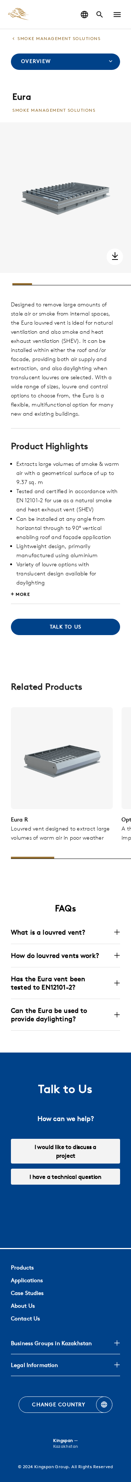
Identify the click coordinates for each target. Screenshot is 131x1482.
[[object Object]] (62, 758)
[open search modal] (99, 14)
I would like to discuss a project (66, 1151)
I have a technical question (65, 1176)
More (23, 594)
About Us (23, 1305)
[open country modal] (84, 14)
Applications (27, 1280)
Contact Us (25, 1318)
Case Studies (27, 1292)
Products (22, 1267)
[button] (117, 14)
